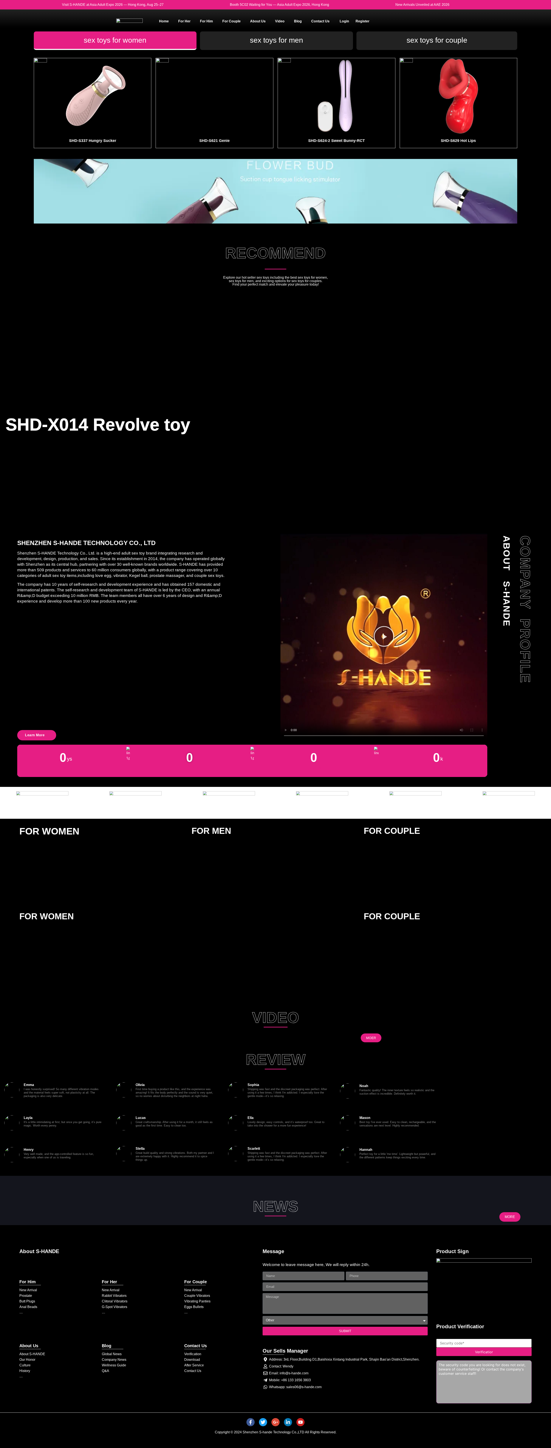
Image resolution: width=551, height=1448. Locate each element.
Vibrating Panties (197, 1301)
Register (362, 21)
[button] (384, 637)
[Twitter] (263, 1422)
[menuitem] (163, 21)
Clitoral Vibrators (114, 1301)
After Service (194, 1365)
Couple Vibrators (197, 1295)
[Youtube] (300, 1422)
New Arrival (28, 1290)
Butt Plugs (27, 1301)
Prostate (25, 1295)
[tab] (115, 40)
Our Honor (27, 1359)
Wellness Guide (114, 1365)
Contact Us (192, 1371)
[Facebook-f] (250, 1422)
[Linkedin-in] (288, 1422)
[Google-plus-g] (275, 1422)
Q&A (105, 1371)
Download (192, 1359)
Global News (112, 1354)
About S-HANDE (32, 1354)
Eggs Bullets (194, 1307)
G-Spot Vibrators (114, 1307)
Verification (192, 1354)
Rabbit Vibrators (114, 1295)
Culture (25, 1365)
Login (344, 21)
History (24, 1371)
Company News (114, 1359)
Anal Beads (28, 1307)
